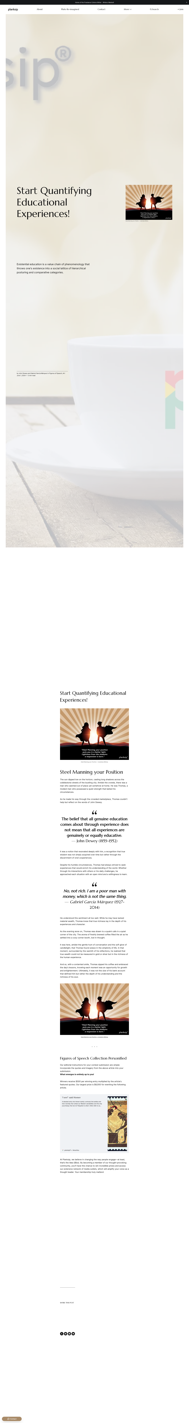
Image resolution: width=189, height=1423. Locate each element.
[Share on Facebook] (65, 1333)
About (40, 9)
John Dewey (23, 373)
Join (181, 9)
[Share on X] (61, 1333)
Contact (101, 9)
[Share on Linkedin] (69, 1333)
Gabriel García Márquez (39, 373)
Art (64, 373)
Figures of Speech (55, 373)
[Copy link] (73, 1333)
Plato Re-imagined (70, 9)
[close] (186, 2)
